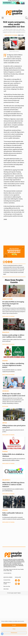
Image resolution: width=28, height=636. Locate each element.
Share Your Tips (6, 586)
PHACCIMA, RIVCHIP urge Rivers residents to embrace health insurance (13, 484)
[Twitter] (6, 262)
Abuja (4, 423)
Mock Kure (5, 406)
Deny (14, 629)
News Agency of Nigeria (11, 35)
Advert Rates (6, 588)
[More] (11, 262)
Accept (14, 625)
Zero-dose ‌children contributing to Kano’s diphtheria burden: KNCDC (13, 365)
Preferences (14, 632)
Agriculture (7, 299)
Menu (9, 18)
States (5, 360)
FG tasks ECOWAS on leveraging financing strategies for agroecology (13, 303)
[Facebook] (4, 262)
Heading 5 (6, 480)
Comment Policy (6, 579)
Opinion (5, 391)
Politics (5, 332)
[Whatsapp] (9, 262)
